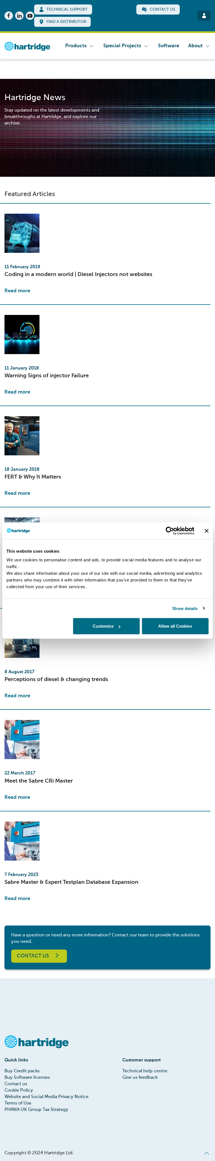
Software (168, 45)
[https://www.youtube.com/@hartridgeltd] (30, 15)
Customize (103, 626)
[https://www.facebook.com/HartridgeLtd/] (8, 15)
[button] (206, 1153)
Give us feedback (140, 1077)
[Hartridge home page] (27, 46)
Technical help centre (144, 1071)
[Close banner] (207, 531)
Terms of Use (17, 1103)
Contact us (33, 956)
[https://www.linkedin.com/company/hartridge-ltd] (19, 15)
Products (76, 45)
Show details (185, 608)
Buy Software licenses (27, 1077)
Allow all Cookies (175, 626)
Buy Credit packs (21, 1071)
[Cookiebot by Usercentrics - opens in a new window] (169, 530)
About (195, 45)
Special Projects (122, 45)
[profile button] (204, 16)
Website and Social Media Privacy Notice (46, 1097)
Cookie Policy (18, 1090)
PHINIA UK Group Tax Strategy (36, 1110)
